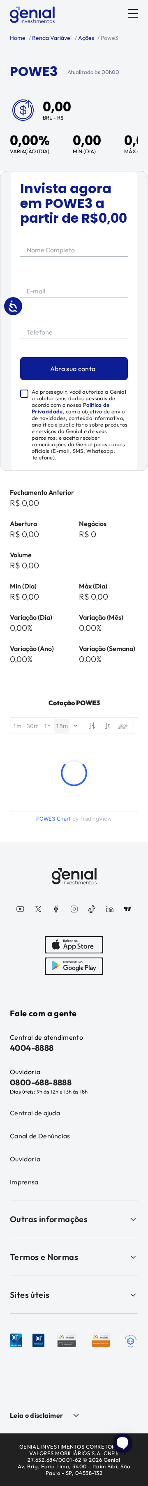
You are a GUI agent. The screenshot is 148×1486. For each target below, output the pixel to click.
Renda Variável (51, 38)
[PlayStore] (74, 966)
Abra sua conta (72, 369)
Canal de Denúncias (40, 1136)
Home (17, 38)
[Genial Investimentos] (32, 15)
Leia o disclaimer (36, 1415)
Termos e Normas (44, 1257)
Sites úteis (29, 1295)
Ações (85, 38)
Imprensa (24, 1182)
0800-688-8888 (41, 1082)
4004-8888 (32, 1048)
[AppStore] (74, 944)
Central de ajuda (35, 1113)
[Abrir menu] (133, 13)
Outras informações (49, 1219)
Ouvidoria (25, 1159)
